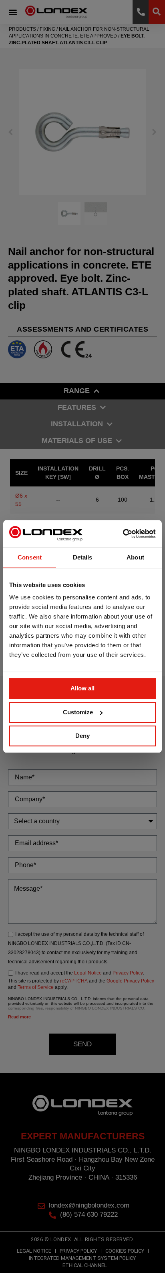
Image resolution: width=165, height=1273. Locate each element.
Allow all (82, 688)
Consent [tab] (30, 557)
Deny (82, 735)
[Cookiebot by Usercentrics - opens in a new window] (121, 533)
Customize (78, 712)
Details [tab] (83, 557)
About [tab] (135, 557)
